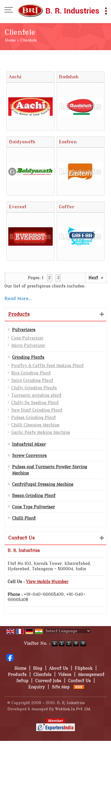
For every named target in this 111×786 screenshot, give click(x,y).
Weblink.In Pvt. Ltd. (73, 709)
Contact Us (79, 681)
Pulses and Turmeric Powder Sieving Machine (49, 470)
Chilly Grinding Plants (34, 388)
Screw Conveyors (29, 455)
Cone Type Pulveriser (33, 507)
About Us (58, 668)
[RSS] (79, 687)
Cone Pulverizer (27, 338)
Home (10, 40)
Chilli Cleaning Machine (35, 425)
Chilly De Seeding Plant (35, 403)
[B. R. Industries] (58, 10)
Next (96, 277)
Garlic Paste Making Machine (40, 432)
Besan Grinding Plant (34, 495)
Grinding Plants (28, 357)
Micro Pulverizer (28, 345)
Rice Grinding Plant (31, 373)
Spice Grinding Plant (32, 380)
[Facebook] (10, 657)
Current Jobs (48, 681)
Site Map (61, 687)
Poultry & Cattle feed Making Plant (47, 365)
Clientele (42, 674)
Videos (64, 674)
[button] (47, 581)
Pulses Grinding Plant (33, 417)
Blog (37, 668)
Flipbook (84, 668)
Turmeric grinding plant (36, 395)
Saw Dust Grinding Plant (36, 410)
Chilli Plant (24, 518)
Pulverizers (24, 330)
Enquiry (36, 687)
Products (19, 314)
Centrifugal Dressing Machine (42, 484)
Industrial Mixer (29, 444)
